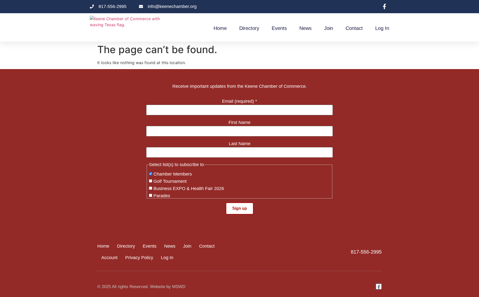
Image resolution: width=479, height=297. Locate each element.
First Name (239, 122)
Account (109, 257)
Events (279, 28)
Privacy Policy (139, 257)
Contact (354, 28)
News (305, 28)
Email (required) (239, 101)
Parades (161, 196)
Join (328, 28)
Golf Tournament (170, 181)
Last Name (239, 143)
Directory (249, 28)
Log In (382, 28)
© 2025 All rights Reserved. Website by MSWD (141, 286)
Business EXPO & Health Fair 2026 (188, 188)
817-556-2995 (366, 252)
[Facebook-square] (379, 287)
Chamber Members (172, 174)
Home (220, 28)
